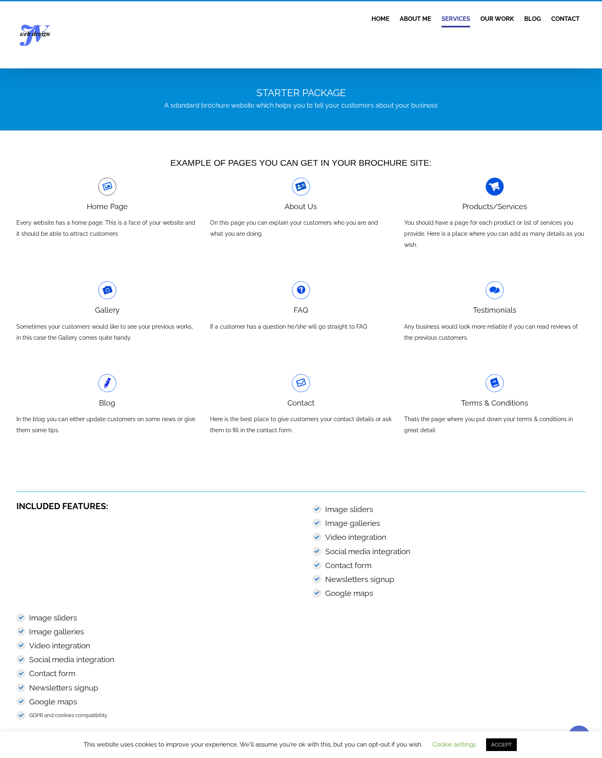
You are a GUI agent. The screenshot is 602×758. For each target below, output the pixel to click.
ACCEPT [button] (501, 745)
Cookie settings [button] (454, 744)
